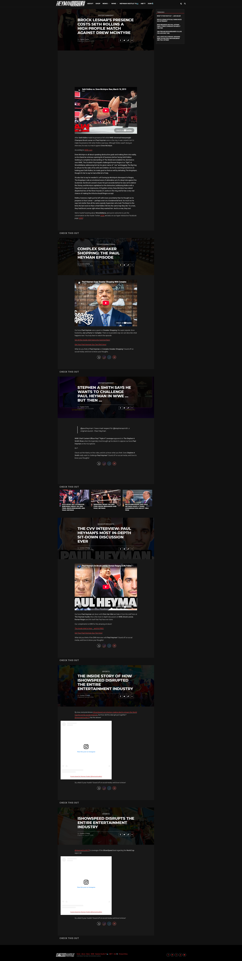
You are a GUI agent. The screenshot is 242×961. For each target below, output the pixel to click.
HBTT (143, 3)
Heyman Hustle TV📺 (129, 3)
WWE (113, 3)
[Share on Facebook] (120, 40)
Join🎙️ (151, 3)
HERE (102, 216)
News (105, 3)
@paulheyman (86, 428)
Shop (98, 3)
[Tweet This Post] (124, 40)
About (90, 3)
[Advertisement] (106, 67)
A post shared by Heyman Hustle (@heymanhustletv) (86, 776)
